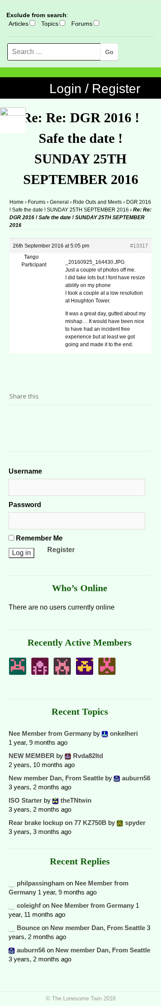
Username (25, 471)
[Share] (18, 419)
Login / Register (94, 89)
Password (25, 504)
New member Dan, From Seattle (56, 778)
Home (16, 202)
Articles (18, 23)
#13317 (139, 246)
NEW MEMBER (32, 755)
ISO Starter (25, 800)
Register (61, 549)
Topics (49, 23)
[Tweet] (36, 419)
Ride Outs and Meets (97, 202)
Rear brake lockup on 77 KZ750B (57, 822)
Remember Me (38, 538)
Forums (81, 23)
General (59, 202)
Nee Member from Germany (50, 733)
